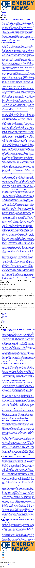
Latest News (4, 559)
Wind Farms (4, 15)
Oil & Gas (3, 11)
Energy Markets (4, 313)
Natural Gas (4, 12)
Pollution (3, 14)
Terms (3, 560)
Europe (3, 319)
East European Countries (5, 320)
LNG (3, 13)
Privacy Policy (5, 564)
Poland (3, 322)
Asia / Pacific (4, 317)
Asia (3, 318)
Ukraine (3, 321)
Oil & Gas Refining (5, 316)
